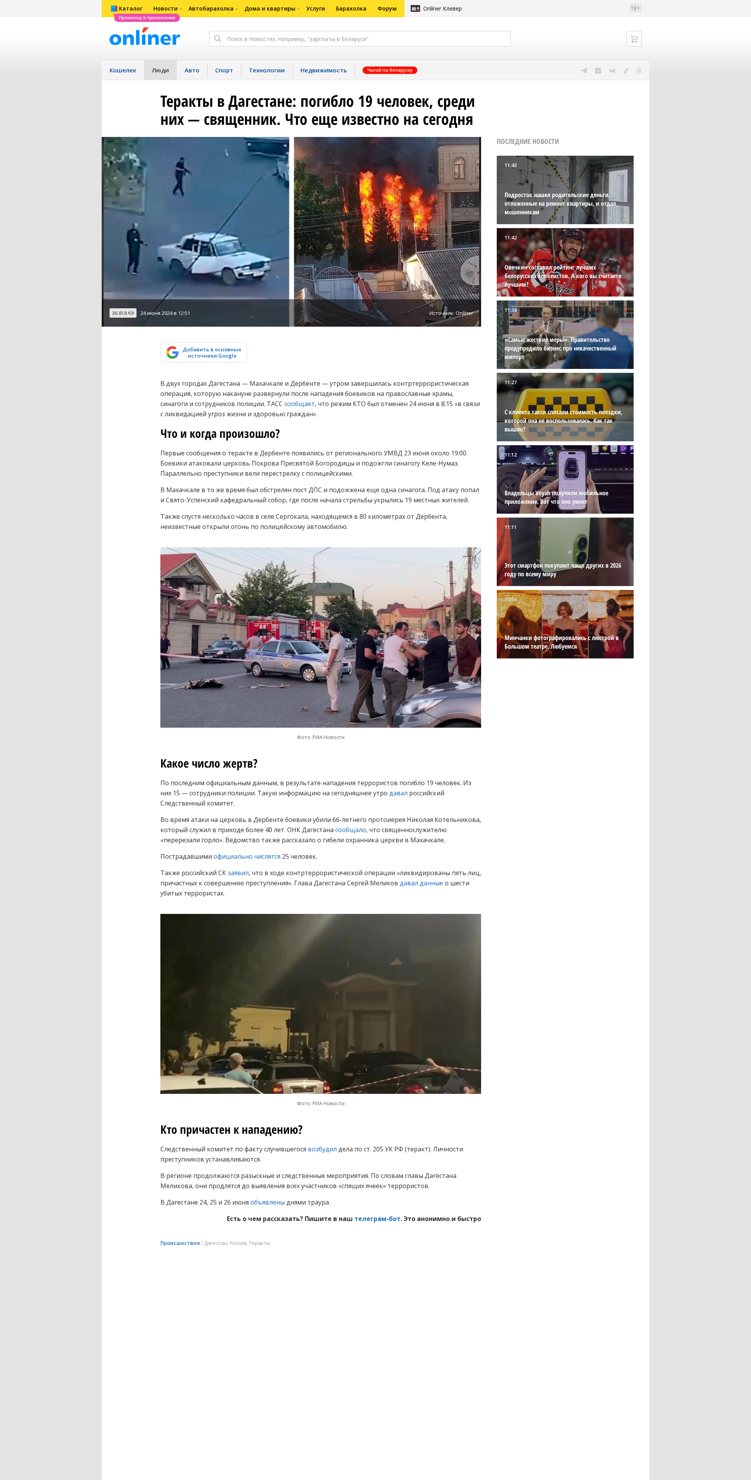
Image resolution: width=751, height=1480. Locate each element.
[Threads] (639, 70)
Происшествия (180, 1242)
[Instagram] (598, 70)
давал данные (421, 883)
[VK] (612, 70)
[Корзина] (634, 39)
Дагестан (215, 1242)
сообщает (299, 403)
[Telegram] (584, 70)
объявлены (267, 1202)
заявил (238, 873)
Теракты (259, 1242)
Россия (238, 1242)
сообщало (350, 829)
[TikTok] (626, 70)
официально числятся (247, 856)
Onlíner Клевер (442, 8)
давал (398, 793)
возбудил (322, 1149)
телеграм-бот (377, 1218)
